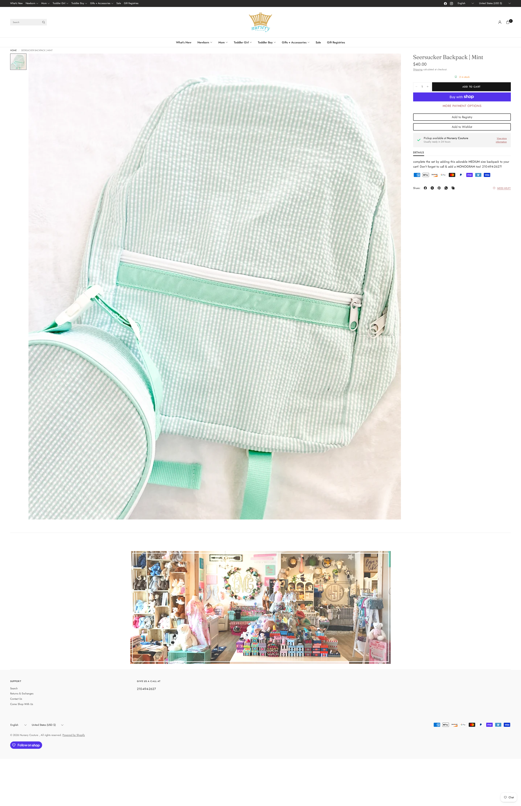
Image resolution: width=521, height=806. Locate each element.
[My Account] (500, 22)
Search (14, 688)
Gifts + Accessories (100, 3)
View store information (501, 140)
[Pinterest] (440, 188)
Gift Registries (131, 3)
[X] (433, 188)
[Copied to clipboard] (453, 188)
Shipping (417, 69)
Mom (44, 3)
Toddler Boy (77, 3)
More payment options (462, 105)
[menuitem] (16, 3)
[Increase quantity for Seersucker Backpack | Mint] (428, 86)
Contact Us (16, 699)
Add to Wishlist (462, 126)
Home (13, 50)
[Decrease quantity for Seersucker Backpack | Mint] (416, 86)
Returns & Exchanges (21, 693)
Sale (118, 3)
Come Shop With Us (21, 704)
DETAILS (418, 152)
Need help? (504, 188)
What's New (16, 3)
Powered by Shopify (73, 735)
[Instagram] (451, 3)
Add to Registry (462, 117)
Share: (417, 188)
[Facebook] (445, 3)
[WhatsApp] (446, 188)
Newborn (30, 3)
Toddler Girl (59, 3)
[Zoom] (392, 62)
